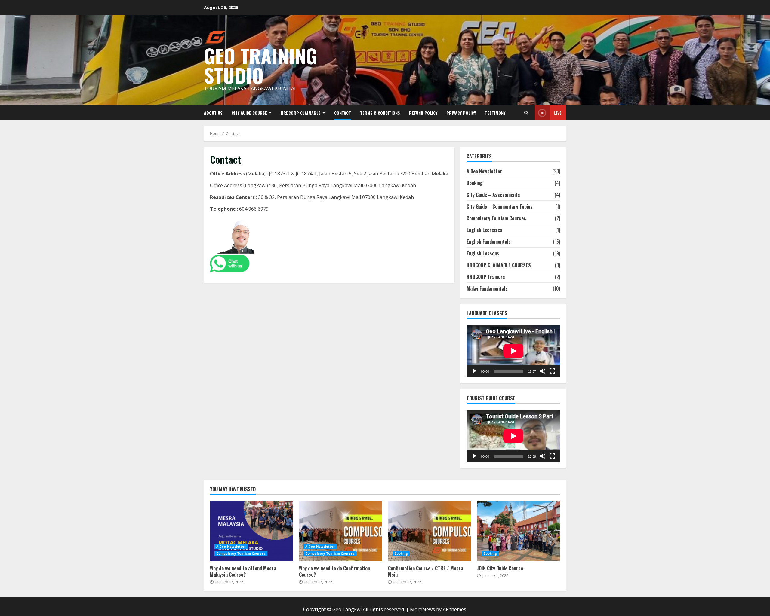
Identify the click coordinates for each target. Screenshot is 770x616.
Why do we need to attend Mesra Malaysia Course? (251, 531)
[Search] (526, 113)
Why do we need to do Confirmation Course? (340, 531)
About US (213, 113)
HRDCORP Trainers (486, 276)
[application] (513, 351)
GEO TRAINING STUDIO (260, 65)
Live (558, 113)
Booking (475, 183)
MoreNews (422, 609)
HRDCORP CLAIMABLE (301, 113)
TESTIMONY (495, 113)
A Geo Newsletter (484, 171)
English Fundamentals (489, 241)
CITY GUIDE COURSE (249, 113)
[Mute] (543, 371)
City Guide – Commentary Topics (500, 206)
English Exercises (484, 229)
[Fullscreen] (552, 371)
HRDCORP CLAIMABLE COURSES (499, 265)
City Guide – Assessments (493, 194)
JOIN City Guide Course (518, 531)
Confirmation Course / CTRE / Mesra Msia (429, 531)
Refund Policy (423, 113)
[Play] (474, 371)
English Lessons (483, 253)
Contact (342, 113)
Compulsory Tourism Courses (496, 218)
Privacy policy (461, 113)
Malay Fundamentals (487, 288)
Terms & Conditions (380, 113)
